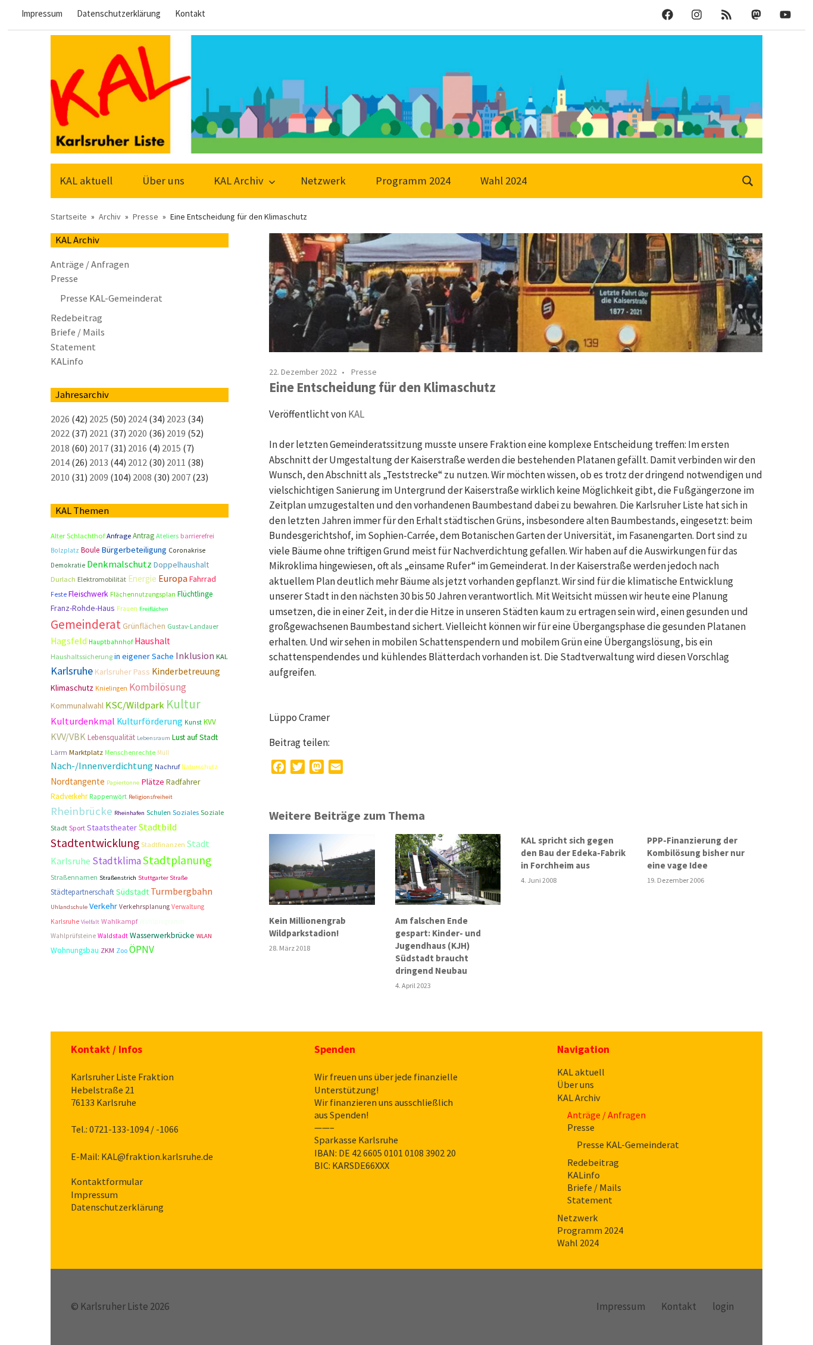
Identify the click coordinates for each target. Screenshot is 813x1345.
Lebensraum (153, 738)
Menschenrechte (130, 752)
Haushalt (152, 641)
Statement (73, 347)
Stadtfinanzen (163, 844)
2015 (171, 448)
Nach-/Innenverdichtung (102, 766)
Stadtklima (116, 860)
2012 (137, 462)
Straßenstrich (117, 878)
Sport (77, 827)
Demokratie (68, 565)
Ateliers (167, 535)
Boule (90, 550)
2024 (137, 419)
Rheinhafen (129, 813)
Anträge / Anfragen (90, 264)
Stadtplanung (177, 860)
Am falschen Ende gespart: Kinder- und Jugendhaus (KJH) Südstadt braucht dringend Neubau (438, 945)
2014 (60, 462)
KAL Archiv (239, 180)
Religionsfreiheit (151, 797)
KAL (356, 414)
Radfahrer (183, 782)
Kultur (183, 704)
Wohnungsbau (75, 950)
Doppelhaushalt (181, 564)
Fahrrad (202, 578)
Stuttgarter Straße (162, 878)
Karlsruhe (72, 671)
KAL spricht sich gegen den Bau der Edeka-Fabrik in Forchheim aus (573, 853)
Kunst (193, 722)
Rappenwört (108, 796)
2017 (98, 448)
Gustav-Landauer (192, 626)
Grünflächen (144, 625)
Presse (364, 371)
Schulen (158, 812)
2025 (98, 419)
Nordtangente (78, 781)
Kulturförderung (150, 721)
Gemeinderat (86, 624)
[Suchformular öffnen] (748, 179)
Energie (142, 578)
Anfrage (119, 535)
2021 (98, 433)
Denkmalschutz (119, 564)
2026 (60, 419)
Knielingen (111, 688)
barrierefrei (197, 535)
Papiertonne (123, 782)
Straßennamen (74, 877)
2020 (137, 433)
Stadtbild (158, 827)
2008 (142, 477)
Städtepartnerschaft (82, 892)
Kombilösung (157, 687)
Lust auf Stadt (195, 737)
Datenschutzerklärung (119, 13)
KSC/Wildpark (134, 705)
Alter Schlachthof (78, 535)
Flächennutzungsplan (143, 594)
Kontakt (190, 13)
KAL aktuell (86, 180)
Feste (59, 594)
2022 (60, 433)
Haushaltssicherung (81, 656)
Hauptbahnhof (111, 642)
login (723, 1306)
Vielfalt (90, 922)
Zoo (121, 950)
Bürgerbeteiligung (134, 549)
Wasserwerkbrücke (162, 935)
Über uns (163, 180)
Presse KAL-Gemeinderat (111, 298)
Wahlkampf (119, 921)
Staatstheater (112, 827)
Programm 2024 (413, 180)
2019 (176, 433)
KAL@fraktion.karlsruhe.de (157, 1156)
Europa (172, 578)
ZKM (107, 950)
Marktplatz (86, 752)
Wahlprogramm (162, 921)
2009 (98, 477)
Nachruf (167, 766)
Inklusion (195, 655)
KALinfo (67, 361)
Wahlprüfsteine (73, 936)
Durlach (63, 579)
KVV (210, 722)
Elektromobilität (101, 579)
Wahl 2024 (503, 180)
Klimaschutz (72, 687)
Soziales (186, 812)
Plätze (152, 781)
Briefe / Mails (78, 332)
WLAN (204, 936)
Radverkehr (69, 796)
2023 (176, 419)
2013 (98, 462)
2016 (137, 448)
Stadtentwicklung (95, 843)
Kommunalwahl (77, 705)
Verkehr (103, 906)
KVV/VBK (68, 736)
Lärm (59, 752)
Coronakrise (186, 550)
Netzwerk (323, 180)
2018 (60, 448)
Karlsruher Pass (122, 671)
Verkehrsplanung (144, 906)
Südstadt (132, 891)
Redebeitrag (76, 318)
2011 (176, 462)
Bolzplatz (65, 550)
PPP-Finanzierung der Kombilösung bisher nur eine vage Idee (696, 853)
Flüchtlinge (194, 594)
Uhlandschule (69, 907)
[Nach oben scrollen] (791, 1323)
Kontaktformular (107, 1181)
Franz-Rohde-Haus (83, 608)
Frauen (127, 608)
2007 (180, 477)
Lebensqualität (111, 737)
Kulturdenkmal (83, 721)
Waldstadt (113, 936)
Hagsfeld (69, 641)
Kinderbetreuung (186, 671)
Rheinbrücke (81, 811)
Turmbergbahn (181, 891)
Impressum (41, 13)
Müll (163, 752)
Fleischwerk (88, 594)
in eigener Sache (144, 656)
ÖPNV (141, 949)
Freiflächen (153, 609)
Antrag (143, 536)
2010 (60, 477)
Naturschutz (200, 767)
